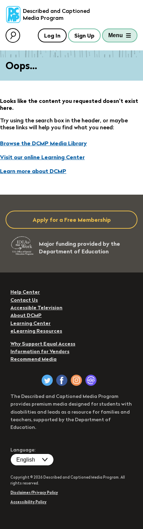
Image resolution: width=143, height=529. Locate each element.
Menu (115, 35)
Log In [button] (52, 35)
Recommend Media (33, 359)
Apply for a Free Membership (72, 219)
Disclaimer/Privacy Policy (34, 492)
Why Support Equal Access (42, 344)
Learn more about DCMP (33, 171)
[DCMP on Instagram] (76, 380)
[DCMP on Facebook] (61, 380)
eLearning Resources (36, 331)
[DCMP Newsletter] (90, 380)
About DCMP (26, 315)
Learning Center (30, 323)
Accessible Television (36, 307)
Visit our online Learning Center (42, 157)
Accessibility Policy (28, 501)
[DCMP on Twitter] (47, 380)
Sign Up (84, 35)
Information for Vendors (39, 351)
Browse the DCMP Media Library (43, 143)
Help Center (25, 292)
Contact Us (24, 300)
